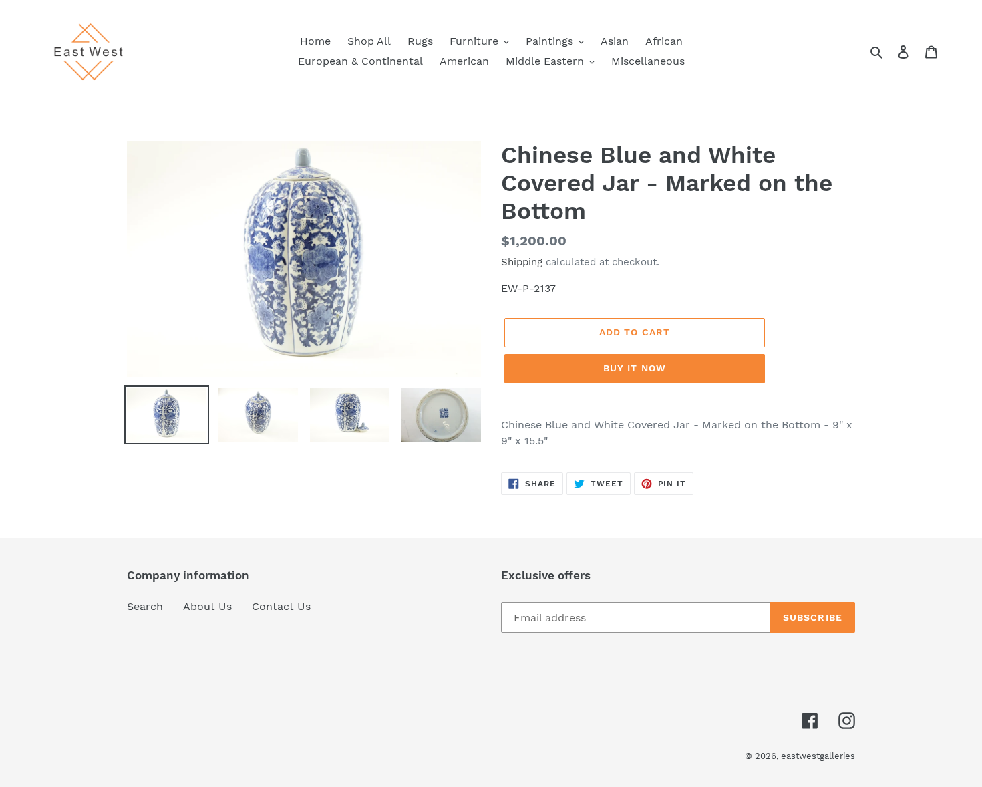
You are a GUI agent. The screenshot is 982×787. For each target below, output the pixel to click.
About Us (207, 606)
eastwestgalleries (818, 756)
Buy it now (634, 368)
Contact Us (281, 606)
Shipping (521, 262)
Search (145, 606)
